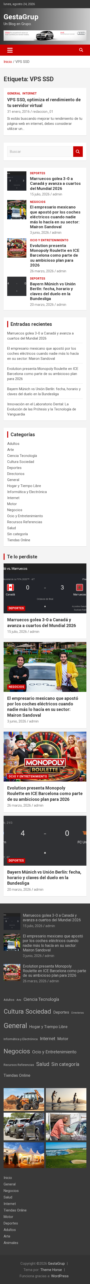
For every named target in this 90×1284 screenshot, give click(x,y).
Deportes (37, 173)
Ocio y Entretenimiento (49, 240)
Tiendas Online (18, 540)
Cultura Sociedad (20, 462)
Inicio (8, 1178)
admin (57, 194)
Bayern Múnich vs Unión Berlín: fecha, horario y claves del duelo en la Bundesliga (53, 291)
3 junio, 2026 (39, 232)
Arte (10, 450)
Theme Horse (51, 1270)
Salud (11, 528)
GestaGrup (21, 17)
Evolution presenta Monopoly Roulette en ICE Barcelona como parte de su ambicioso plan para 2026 (54, 255)
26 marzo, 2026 (42, 271)
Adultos (13, 443)
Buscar (78, 151)
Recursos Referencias (24, 522)
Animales (11, 1243)
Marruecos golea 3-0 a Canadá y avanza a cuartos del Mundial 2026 (55, 183)
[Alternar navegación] (10, 50)
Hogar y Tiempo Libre (24, 486)
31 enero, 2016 (18, 112)
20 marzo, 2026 (42, 305)
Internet (29, 93)
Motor (12, 504)
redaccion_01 (43, 112)
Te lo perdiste (22, 557)
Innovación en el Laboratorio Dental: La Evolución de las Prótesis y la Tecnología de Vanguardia (41, 409)
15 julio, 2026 (40, 194)
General (14, 93)
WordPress (60, 1276)
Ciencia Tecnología (22, 456)
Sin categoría (17, 534)
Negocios (37, 202)
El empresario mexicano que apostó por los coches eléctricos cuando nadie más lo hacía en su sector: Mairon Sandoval (55, 217)
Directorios (15, 474)
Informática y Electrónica (27, 492)
